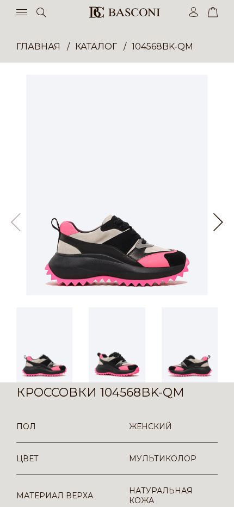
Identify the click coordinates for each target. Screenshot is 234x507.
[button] (218, 222)
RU (216, 489)
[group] (117, 185)
